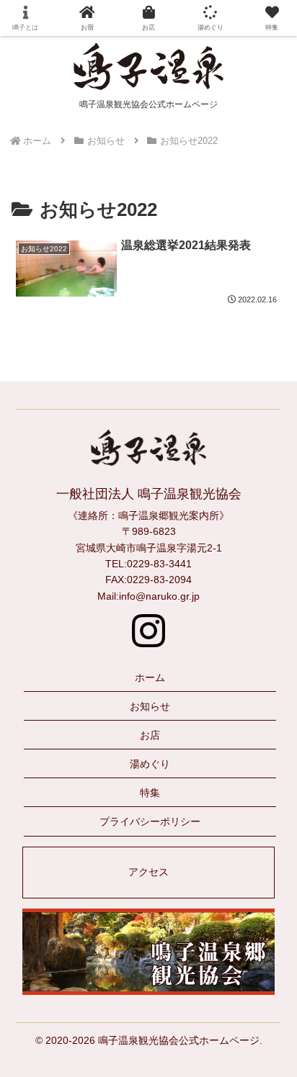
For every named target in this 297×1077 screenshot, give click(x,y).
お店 (150, 735)
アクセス (148, 872)
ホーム (150, 677)
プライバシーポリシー (149, 821)
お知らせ (150, 706)
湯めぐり (150, 764)
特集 (150, 792)
